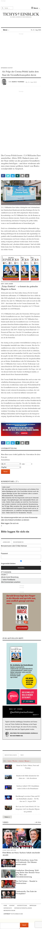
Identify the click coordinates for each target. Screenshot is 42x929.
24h (4, 761)
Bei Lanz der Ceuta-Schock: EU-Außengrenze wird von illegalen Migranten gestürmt (28, 809)
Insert (24, 925)
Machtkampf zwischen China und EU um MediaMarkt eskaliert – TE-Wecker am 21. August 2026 (28, 798)
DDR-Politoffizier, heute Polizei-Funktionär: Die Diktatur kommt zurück (27, 862)
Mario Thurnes (18, 81)
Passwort (4, 553)
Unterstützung (22, 905)
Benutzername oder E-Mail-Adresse (14, 546)
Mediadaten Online (9, 910)
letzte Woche (12, 761)
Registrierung (18, 542)
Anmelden (6, 542)
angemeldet (14, 517)
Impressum (33, 905)
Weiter (5, 471)
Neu (22, 755)
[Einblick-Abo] (22, 666)
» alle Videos (38, 822)
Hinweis (29, 512)
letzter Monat (24, 761)
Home (5, 905)
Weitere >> (7, 817)
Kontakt (12, 905)
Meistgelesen (11, 755)
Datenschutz (8, 908)
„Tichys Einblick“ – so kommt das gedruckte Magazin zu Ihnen (19, 287)
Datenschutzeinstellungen (23, 908)
